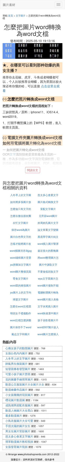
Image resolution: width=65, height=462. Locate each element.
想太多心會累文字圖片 (19, 436)
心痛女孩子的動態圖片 (19, 348)
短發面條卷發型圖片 (17, 369)
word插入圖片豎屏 (48, 243)
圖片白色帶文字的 (20, 236)
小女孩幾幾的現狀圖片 (19, 395)
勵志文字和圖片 (21, 334)
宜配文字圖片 (48, 209)
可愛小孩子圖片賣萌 (17, 374)
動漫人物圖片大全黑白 (19, 410)
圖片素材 (9, 4)
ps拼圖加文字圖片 (20, 264)
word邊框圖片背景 (20, 257)
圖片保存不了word (20, 327)
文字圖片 (20, 15)
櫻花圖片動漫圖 (15, 400)
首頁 (10, 15)
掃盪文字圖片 (20, 299)
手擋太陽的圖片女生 (17, 426)
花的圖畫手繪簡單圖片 (19, 379)
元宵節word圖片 (48, 216)
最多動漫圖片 (13, 415)
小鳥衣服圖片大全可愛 (19, 421)
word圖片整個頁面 (20, 271)
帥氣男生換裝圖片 (16, 364)
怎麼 (11, 99)
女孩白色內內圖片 (16, 353)
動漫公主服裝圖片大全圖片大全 (24, 384)
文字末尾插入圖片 (48, 306)
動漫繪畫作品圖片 (16, 390)
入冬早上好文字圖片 (17, 358)
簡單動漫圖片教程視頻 (19, 442)
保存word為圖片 (20, 230)
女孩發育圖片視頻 (16, 447)
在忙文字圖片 (20, 223)
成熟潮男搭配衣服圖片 (19, 405)
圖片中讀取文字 (48, 264)
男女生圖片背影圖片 (17, 431)
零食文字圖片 (20, 278)
